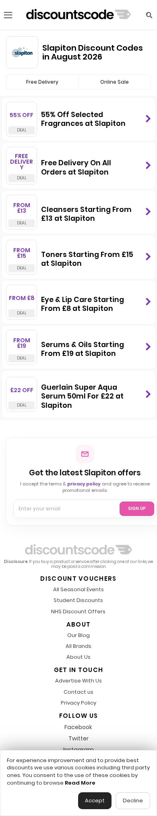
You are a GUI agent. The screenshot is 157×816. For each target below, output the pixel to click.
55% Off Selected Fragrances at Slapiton (83, 119)
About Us (78, 657)
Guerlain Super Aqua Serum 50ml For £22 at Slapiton (82, 396)
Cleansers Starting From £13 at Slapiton (86, 214)
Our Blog (78, 635)
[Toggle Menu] (8, 15)
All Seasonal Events (78, 589)
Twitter (78, 738)
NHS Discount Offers (78, 611)
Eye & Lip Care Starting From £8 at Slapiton (82, 304)
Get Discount (148, 119)
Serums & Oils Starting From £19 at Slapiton (82, 349)
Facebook (78, 727)
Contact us (78, 692)
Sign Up (137, 509)
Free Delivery (42, 81)
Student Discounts (78, 600)
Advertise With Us (78, 681)
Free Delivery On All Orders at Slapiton (76, 167)
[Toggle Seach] (149, 15)
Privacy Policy (78, 703)
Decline (133, 800)
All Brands (78, 646)
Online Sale (114, 81)
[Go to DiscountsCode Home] (78, 15)
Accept (95, 800)
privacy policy (84, 484)
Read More (80, 783)
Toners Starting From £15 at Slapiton (87, 259)
